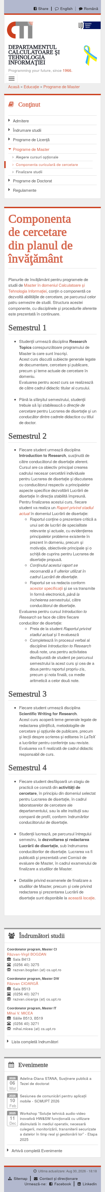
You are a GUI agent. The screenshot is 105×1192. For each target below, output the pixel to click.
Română (91, 8)
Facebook (62, 1183)
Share (43, 8)
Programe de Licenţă (31, 139)
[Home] (20, 29)
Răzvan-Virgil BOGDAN (26, 954)
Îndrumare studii (27, 130)
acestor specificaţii (46, 588)
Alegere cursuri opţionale (37, 156)
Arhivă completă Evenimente (37, 1150)
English (66, 8)
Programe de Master (61, 86)
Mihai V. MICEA (20, 1013)
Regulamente (24, 190)
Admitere (21, 120)
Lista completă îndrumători (35, 1041)
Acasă (13, 86)
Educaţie (31, 86)
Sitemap (20, 1178)
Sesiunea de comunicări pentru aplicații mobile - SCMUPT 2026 (53, 1098)
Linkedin (90, 1183)
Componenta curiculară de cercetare (47, 164)
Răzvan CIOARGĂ (22, 983)
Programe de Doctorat (32, 180)
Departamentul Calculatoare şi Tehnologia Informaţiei (34, 55)
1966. (67, 70)
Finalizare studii (29, 171)
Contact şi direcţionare (59, 1178)
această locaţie (81, 897)
